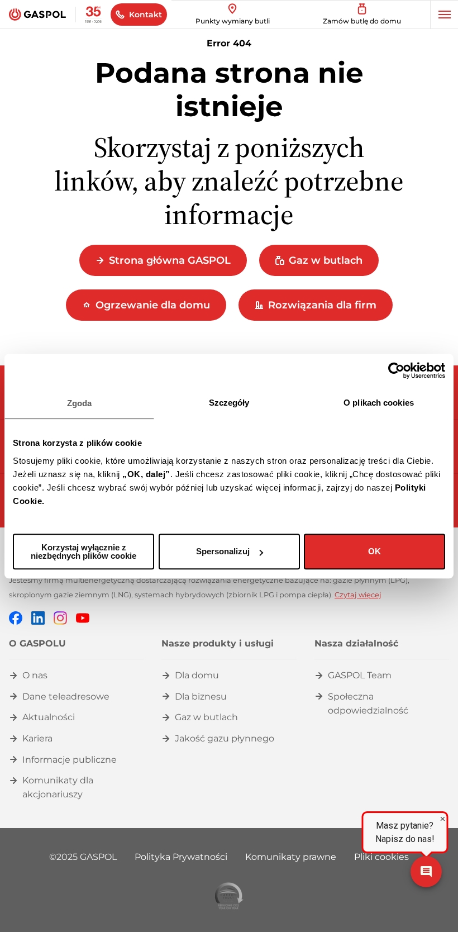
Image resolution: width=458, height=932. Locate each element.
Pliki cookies (381, 857)
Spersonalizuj (223, 551)
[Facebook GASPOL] (15, 617)
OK (374, 551)
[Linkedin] (38, 617)
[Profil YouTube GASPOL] (82, 617)
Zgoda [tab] (79, 403)
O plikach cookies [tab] (379, 402)
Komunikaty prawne (290, 857)
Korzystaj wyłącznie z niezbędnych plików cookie (83, 551)
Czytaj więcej (358, 595)
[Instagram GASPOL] (60, 617)
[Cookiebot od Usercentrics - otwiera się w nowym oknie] (396, 370)
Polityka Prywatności (181, 857)
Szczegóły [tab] (229, 402)
